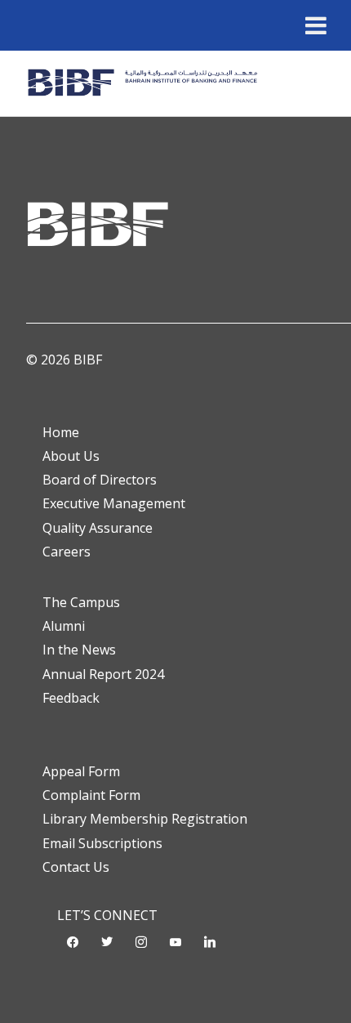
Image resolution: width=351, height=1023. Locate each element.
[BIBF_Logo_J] (145, 83)
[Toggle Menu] (316, 25)
